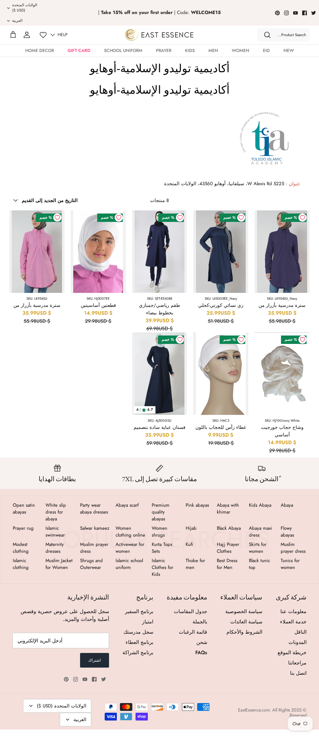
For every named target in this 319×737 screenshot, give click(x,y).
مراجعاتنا (297, 662)
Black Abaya (229, 528)
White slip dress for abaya (55, 512)
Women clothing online (130, 531)
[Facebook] (304, 13)
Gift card (79, 50)
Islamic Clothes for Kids (162, 567)
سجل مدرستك (138, 632)
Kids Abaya (260, 505)
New (288, 50)
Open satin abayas (24, 508)
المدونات (297, 642)
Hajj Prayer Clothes (228, 548)
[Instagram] (286, 13)
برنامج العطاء (139, 642)
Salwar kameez (94, 528)
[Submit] (267, 35)
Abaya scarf (127, 505)
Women (240, 50)
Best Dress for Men (227, 564)
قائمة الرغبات (193, 632)
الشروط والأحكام (244, 632)
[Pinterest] (277, 13)
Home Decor (39, 50)
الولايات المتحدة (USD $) (24, 7)
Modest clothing (21, 548)
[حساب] (27, 35)
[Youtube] (295, 13)
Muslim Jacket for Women (59, 564)
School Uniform (123, 50)
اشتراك (94, 660)
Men (213, 50)
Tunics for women (290, 564)
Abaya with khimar (228, 508)
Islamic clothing (21, 564)
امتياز (147, 621)
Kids (190, 50)
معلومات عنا (293, 611)
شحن (201, 642)
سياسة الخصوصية (243, 611)
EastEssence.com (254, 710)
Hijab (191, 528)
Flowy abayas (287, 531)
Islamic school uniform (129, 564)
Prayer (163, 50)
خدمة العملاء (293, 621)
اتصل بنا (298, 673)
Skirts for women (257, 548)
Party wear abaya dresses (94, 508)
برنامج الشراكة (137, 652)
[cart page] (13, 35)
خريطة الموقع (292, 652)
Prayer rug (23, 528)
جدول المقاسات (190, 611)
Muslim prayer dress (293, 548)
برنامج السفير (139, 611)
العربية (17, 20)
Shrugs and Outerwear (91, 564)
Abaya (287, 505)
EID (266, 50)
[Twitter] (313, 13)
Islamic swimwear (55, 531)
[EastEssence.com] (159, 34)
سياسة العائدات (246, 621)
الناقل (300, 632)
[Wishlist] (43, 35)
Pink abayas (197, 505)
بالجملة (200, 621)
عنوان (294, 183)
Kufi (189, 544)
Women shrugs (159, 531)
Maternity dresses (54, 548)
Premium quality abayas (160, 512)
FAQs (201, 652)
